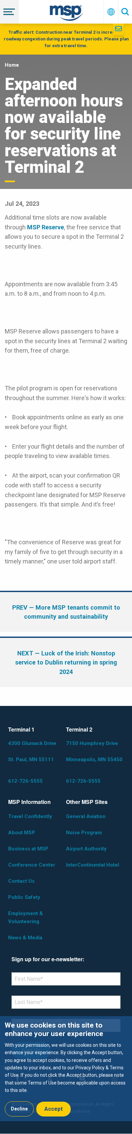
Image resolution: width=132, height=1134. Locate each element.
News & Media (25, 938)
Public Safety (24, 897)
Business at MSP (28, 849)
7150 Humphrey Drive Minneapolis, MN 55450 (94, 751)
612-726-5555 (25, 781)
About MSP (21, 833)
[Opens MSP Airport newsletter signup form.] (118, 29)
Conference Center (31, 865)
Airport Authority (86, 849)
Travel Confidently (30, 816)
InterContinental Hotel (92, 865)
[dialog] (66, 1068)
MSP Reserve (45, 227)
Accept (53, 1109)
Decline (19, 1108)
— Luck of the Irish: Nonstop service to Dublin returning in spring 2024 (66, 662)
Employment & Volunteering (25, 917)
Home (12, 65)
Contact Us (21, 881)
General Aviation (86, 816)
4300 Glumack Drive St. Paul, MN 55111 (32, 751)
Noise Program (84, 833)
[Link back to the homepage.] (66, 14)
